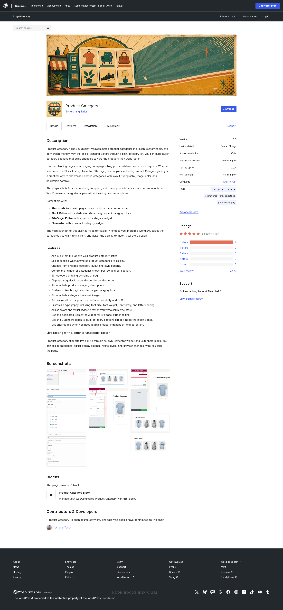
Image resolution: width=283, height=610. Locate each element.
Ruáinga (48, 592)
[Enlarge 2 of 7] (81, 392)
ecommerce (211, 196)
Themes (69, 566)
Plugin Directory (21, 16)
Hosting (17, 572)
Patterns (69, 577)
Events (173, 566)
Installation (90, 126)
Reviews (71, 126)
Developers (123, 572)
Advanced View (188, 212)
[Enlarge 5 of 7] (165, 373)
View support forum (191, 298)
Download (228, 108)
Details (54, 126)
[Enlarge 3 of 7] (123, 373)
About (16, 561)
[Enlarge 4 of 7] (123, 392)
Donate (174, 572)
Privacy (17, 577)
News (16, 566)
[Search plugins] (48, 28)
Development (112, 126)
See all (232, 271)
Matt (225, 566)
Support (231, 126)
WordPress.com (231, 561)
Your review (186, 271)
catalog (216, 189)
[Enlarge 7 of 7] (165, 439)
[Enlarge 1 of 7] (81, 373)
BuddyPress (229, 577)
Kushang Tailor (78, 111)
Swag (173, 577)
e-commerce (228, 189)
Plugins (69, 572)
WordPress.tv (125, 577)
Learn (120, 561)
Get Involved (176, 561)
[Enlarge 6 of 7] (165, 418)
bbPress (227, 572)
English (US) (229, 181)
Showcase (70, 561)
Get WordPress (268, 5)
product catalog (227, 196)
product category (226, 202)
